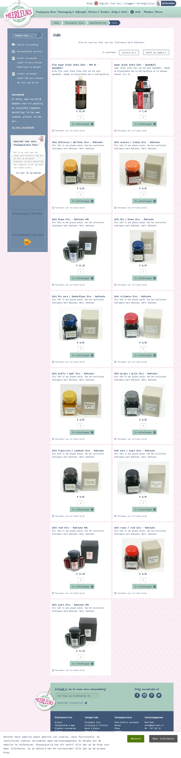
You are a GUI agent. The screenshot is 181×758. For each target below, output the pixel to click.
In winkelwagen (80, 124)
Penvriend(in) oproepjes (127, 722)
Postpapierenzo (123, 717)
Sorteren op (128, 53)
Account (58, 722)
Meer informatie (163, 738)
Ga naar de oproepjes (28, 173)
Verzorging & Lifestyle (72, 12)
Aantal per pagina (155, 52)
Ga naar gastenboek (23, 127)
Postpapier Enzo (46, 12)
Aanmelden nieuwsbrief (70, 703)
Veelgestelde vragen (65, 725)
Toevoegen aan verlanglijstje (70, 131)
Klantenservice (63, 717)
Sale (138, 12)
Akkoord (136, 738)
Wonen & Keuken (98, 12)
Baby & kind (119, 12)
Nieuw (159, 12)
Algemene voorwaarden (65, 728)
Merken (148, 12)
